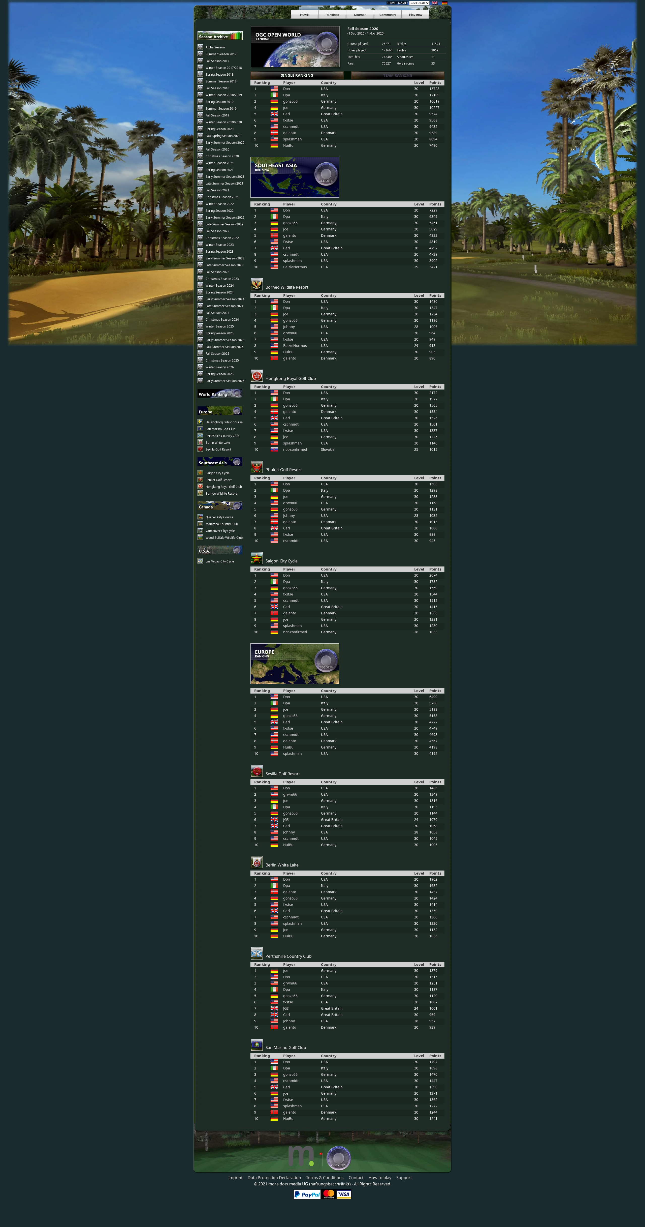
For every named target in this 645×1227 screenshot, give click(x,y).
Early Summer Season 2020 (225, 142)
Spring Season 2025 (220, 333)
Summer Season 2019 (221, 108)
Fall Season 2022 (217, 231)
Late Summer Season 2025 (224, 347)
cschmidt (291, 126)
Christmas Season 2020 (222, 156)
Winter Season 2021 (220, 163)
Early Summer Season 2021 (225, 176)
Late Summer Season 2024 (224, 306)
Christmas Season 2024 (222, 319)
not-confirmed (295, 449)
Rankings (332, 15)
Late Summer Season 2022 (224, 224)
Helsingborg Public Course (224, 422)
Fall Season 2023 (217, 272)
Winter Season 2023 (220, 245)
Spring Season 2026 (220, 374)
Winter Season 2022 (220, 204)
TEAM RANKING (397, 75)
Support (404, 1177)
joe (285, 107)
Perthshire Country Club (222, 436)
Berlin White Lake (218, 442)
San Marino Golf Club (220, 429)
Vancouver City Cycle (220, 531)
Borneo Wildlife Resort (221, 493)
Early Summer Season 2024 (225, 299)
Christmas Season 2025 (222, 360)
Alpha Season (215, 47)
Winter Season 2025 (220, 326)
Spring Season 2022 (220, 210)
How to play (380, 1177)
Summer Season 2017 (221, 54)
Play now (415, 15)
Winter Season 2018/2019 (224, 95)
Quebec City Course (219, 517)
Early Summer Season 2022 (225, 217)
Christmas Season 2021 (222, 197)
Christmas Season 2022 (222, 238)
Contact (356, 1177)
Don (286, 88)
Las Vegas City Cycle (220, 561)
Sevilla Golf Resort (218, 449)
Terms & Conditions (325, 1177)
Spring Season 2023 (220, 251)
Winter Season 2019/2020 (224, 122)
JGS (286, 819)
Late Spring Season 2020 (223, 136)
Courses (360, 15)
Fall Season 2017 (217, 61)
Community (387, 15)
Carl (286, 113)
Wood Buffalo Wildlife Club (224, 537)
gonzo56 (290, 101)
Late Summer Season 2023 (224, 265)
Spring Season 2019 (220, 102)
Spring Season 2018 (220, 74)
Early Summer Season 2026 (225, 381)
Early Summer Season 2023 (225, 258)
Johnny (289, 326)
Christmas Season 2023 (222, 279)
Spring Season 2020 (220, 129)
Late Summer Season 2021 (224, 183)
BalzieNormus (295, 266)
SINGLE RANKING (297, 75)
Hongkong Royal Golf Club (224, 487)
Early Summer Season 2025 (225, 340)
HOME (304, 15)
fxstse (288, 120)
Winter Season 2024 (220, 285)
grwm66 (290, 333)
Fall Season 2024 (217, 313)
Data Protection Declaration (274, 1177)
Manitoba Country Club (222, 524)
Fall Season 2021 (217, 190)
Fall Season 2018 (217, 88)
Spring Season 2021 (220, 170)
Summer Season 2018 (221, 81)
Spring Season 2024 (220, 292)
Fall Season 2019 (217, 115)
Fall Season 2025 (217, 353)
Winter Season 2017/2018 (224, 68)
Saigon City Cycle (218, 473)
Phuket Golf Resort (219, 480)
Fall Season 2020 (217, 149)
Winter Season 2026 (220, 367)
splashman (292, 139)
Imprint (235, 1177)
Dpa (286, 95)
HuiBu (288, 145)
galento (289, 132)
